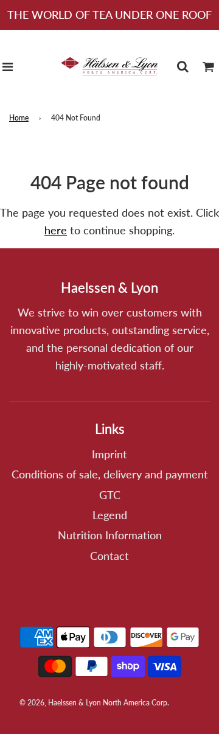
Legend (109, 515)
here (55, 230)
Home (19, 117)
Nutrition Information (110, 535)
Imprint (109, 454)
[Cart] (208, 66)
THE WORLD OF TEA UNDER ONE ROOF (109, 14)
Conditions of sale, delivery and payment (110, 474)
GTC (109, 495)
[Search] (182, 66)
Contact (109, 555)
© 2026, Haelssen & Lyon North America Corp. (94, 702)
